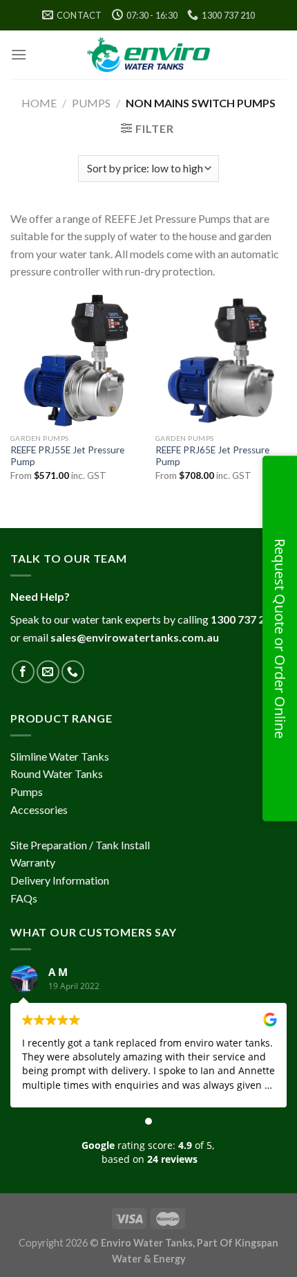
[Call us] (72, 671)
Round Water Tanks (56, 773)
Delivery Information (59, 880)
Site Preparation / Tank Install (80, 844)
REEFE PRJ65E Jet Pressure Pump (212, 456)
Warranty (32, 862)
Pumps (91, 102)
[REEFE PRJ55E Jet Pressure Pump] (76, 360)
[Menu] (18, 54)
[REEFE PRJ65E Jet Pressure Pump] (221, 360)
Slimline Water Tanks (59, 756)
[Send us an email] (48, 671)
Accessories (39, 809)
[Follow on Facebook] (23, 671)
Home (39, 102)
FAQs (23, 898)
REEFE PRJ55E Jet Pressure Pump (67, 456)
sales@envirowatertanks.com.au (134, 637)
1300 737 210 (244, 619)
